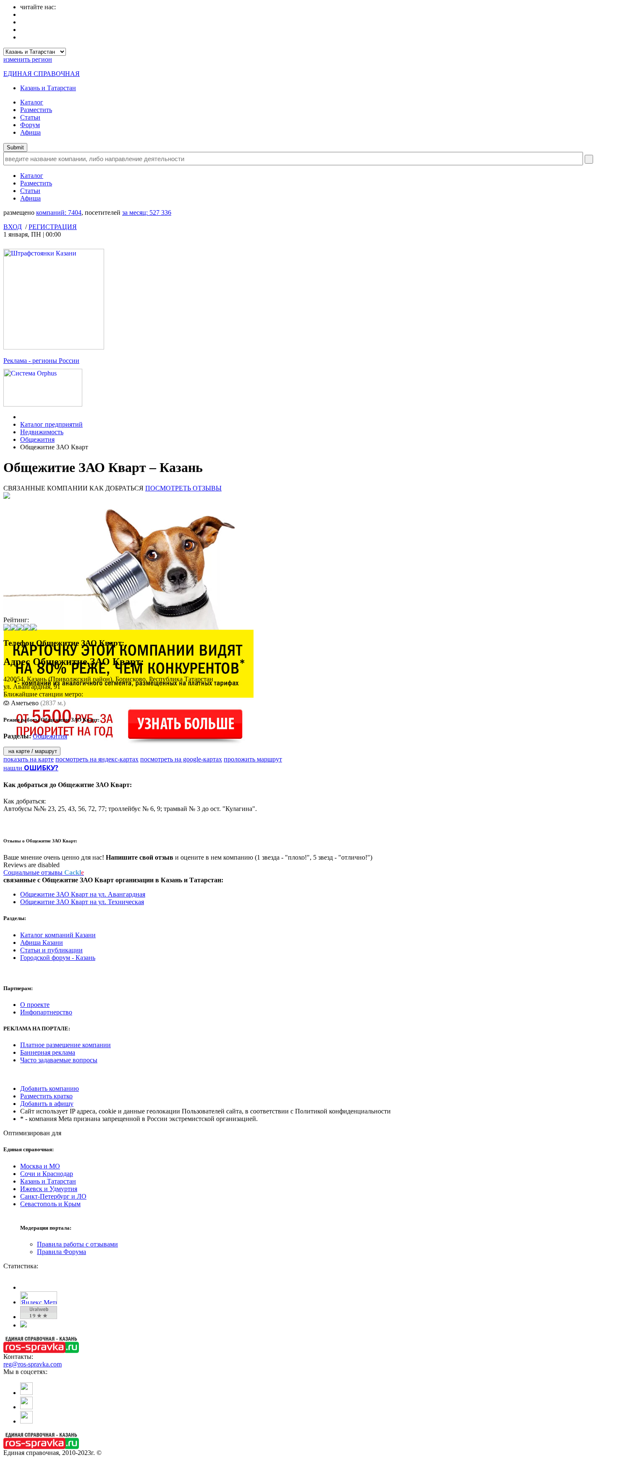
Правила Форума (61, 1251)
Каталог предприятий (51, 424)
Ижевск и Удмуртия (48, 1188)
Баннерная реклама (47, 1052)
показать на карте (28, 759)
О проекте (35, 1004)
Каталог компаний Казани (58, 935)
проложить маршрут (253, 759)
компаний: (58, 212)
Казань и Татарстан (48, 87)
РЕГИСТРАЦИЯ (53, 226)
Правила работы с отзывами (77, 1244)
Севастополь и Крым (50, 1203)
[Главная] (22, 416)
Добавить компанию (49, 1088)
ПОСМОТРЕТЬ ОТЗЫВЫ (183, 488)
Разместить (36, 109)
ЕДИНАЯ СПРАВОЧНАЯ (41, 73)
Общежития (37, 439)
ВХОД (12, 226)
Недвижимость (41, 431)
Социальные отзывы (43, 872)
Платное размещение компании (65, 1044)
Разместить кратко (46, 1096)
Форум (30, 124)
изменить (27, 59)
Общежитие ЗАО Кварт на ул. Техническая (82, 901)
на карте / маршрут (32, 751)
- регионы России (41, 360)
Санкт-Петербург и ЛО (53, 1196)
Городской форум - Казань (57, 957)
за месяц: (146, 212)
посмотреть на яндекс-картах (97, 759)
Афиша (30, 132)
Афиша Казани (41, 942)
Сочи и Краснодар (46, 1173)
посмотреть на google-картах (181, 759)
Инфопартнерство (46, 1012)
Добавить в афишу (46, 1103)
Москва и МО (40, 1166)
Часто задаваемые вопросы (58, 1060)
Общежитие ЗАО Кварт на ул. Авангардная (82, 894)
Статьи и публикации (51, 950)
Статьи (30, 117)
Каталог (31, 102)
